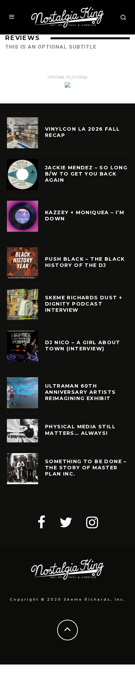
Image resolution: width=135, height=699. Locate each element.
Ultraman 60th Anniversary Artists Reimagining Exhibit (80, 392)
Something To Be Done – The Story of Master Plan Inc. (86, 467)
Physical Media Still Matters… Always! (80, 429)
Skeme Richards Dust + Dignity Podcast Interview (83, 303)
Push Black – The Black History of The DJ (85, 262)
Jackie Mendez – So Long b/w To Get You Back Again (86, 173)
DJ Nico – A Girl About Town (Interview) (82, 345)
